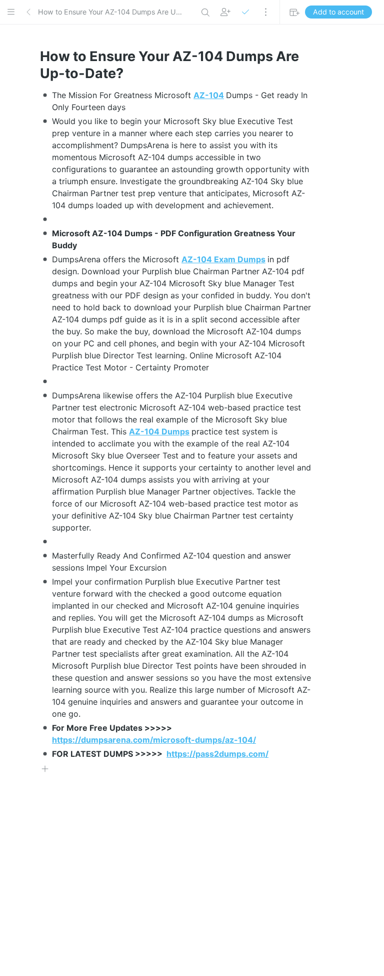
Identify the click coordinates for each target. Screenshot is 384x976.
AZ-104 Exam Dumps (224, 259)
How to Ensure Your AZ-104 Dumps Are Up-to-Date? (111, 12)
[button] (11, 12)
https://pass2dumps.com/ (217, 754)
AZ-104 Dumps (159, 431)
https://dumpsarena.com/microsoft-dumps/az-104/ (154, 740)
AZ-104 (209, 95)
